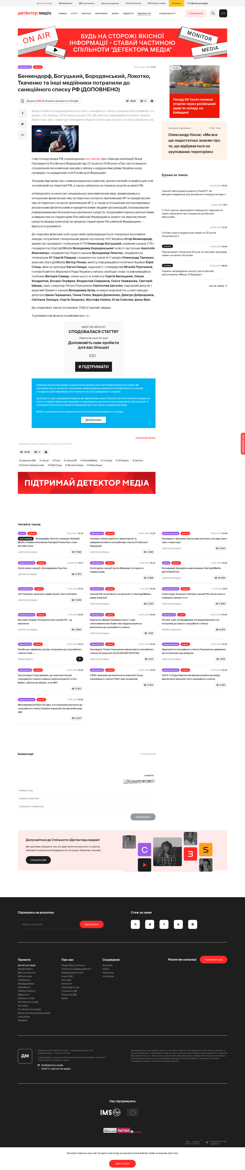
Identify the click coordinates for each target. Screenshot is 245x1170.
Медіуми (23, 1020)
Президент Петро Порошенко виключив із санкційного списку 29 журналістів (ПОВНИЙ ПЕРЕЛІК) (122, 651)
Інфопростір (144, 13)
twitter (105, 968)
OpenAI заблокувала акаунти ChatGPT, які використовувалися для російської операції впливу (193, 192)
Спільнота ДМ (38, 859)
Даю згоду (123, 1163)
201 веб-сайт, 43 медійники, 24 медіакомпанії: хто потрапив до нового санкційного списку (190, 621)
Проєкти (24, 960)
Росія (57, 460)
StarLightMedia (90, 460)
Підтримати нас (71, 987)
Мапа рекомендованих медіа (34, 1012)
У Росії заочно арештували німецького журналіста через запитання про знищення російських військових (192, 214)
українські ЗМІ (28, 460)
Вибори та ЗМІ (26, 998)
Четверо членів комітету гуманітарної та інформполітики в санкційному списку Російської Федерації (119, 542)
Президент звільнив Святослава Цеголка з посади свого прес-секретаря (194, 540)
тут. (87, 316)
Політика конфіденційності (77, 968)
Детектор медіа (44, 3)
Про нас (68, 960)
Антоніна (176, 3)
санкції (45, 460)
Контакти (67, 983)
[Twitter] (22, 124)
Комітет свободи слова (32, 465)
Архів (65, 998)
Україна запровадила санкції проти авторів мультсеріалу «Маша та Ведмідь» (188, 272)
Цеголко (139, 460)
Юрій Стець (56, 465)
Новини (62, 13)
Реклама (66, 979)
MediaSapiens (65, 3)
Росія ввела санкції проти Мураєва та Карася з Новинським (117, 570)
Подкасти (128, 13)
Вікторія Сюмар (75, 465)
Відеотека (23, 994)
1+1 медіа (107, 460)
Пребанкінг (24, 979)
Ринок (115, 13)
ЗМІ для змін (25, 976)
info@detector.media (52, 1065)
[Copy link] (22, 134)
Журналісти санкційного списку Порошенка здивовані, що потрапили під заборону (194, 651)
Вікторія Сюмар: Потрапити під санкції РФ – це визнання (45, 621)
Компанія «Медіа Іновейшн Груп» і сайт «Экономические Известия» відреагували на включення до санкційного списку (116, 623)
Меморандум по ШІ (72, 972)
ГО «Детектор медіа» (198, 3)
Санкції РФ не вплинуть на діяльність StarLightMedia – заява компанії (121, 596)
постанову (92, 159)
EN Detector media (157, 3)
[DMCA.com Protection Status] (110, 1132)
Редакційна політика (73, 965)
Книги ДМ (67, 976)
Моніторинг (101, 13)
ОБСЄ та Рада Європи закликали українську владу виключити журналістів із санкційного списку (191, 677)
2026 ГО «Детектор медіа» (56, 1068)
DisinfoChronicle (133, 3)
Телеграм (107, 972)
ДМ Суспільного (86, 3)
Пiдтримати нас (213, 959)
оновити (149, 775)
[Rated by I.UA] (136, 1132)
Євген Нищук (95, 465)
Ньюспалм (24, 1016)
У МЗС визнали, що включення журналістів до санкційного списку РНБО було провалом (116, 677)
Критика (86, 13)
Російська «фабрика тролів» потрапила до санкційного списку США (50, 651)
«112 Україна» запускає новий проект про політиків (47, 594)
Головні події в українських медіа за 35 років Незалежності (189, 234)
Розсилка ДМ (69, 994)
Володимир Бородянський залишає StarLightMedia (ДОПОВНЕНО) (191, 570)
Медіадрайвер (26, 983)
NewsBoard (24, 987)
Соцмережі (111, 960)
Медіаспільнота (170, 533)
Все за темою (216, 285)
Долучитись (94, 420)
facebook (107, 965)
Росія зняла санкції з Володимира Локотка (42, 568)
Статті (74, 13)
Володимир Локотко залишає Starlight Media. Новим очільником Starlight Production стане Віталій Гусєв (49, 542)
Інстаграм (108, 976)
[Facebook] (22, 113)
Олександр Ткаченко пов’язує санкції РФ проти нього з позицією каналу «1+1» (193, 596)
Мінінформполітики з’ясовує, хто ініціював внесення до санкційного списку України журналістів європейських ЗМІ (50, 708)
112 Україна (123, 460)
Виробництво (25, 589)
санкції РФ (71, 460)
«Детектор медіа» (146, 437)
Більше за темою (175, 175)
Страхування (195, 13)
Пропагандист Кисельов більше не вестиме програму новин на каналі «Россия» (194, 253)
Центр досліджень (110, 3)
